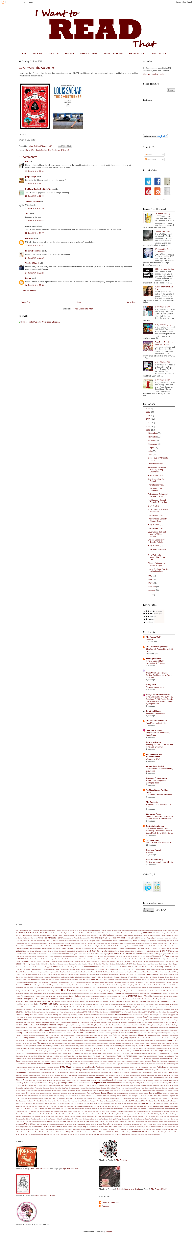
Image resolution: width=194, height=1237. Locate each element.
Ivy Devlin (77, 1009)
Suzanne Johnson (67, 1090)
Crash (176, 967)
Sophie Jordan (78, 1083)
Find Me (141, 987)
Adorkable (36, 935)
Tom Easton (35, 1119)
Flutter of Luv (47, 991)
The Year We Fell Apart (170, 1114)
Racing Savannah (72, 1064)
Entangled (122, 982)
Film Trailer (134, 987)
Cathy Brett (151, 685)
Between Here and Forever (32, 951)
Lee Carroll (70, 1030)
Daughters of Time (153, 972)
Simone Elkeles (22, 1080)
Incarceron (110, 1007)
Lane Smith (90, 1027)
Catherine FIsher (79, 961)
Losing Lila (174, 1033)
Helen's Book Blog (33, 251)
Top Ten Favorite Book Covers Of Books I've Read (42, 1121)
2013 (148, 419)
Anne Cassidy (76, 943)
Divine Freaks (67, 977)
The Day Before (62, 1101)
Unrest (125, 1124)
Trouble (141, 1121)
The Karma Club (99, 1106)
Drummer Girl (144, 977)
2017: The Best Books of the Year (159, 795)
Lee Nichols (79, 1030)
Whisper (69, 1132)
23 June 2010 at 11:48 (34, 196)
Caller (43, 959)
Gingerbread (145, 993)
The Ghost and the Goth (65, 1103)
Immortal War (44, 1007)
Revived (75, 1067)
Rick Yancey (130, 1067)
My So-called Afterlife (54, 1048)
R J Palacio (171, 1061)
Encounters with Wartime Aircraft (91, 982)
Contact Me (53, 53)
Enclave (77, 982)
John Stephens (73, 1017)
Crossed (91, 969)
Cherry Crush (159, 961)
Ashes (18, 946)
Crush (96, 969)
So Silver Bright (122, 1080)
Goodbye (149, 639)
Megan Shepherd (61, 1040)
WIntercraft (141, 1132)
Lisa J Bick (49, 1033)
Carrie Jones (153, 959)
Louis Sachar (41, 150)
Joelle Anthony (39, 1017)
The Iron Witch (58, 1106)
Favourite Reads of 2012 (105, 987)
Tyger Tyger (172, 1121)
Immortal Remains (34, 1007)
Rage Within (90, 1064)
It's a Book (33, 1009)
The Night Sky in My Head (48, 1111)
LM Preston (134, 1033)
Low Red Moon (103, 1035)
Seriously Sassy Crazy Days (143, 1075)
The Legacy (124, 1106)
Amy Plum (33, 940)
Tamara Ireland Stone (79, 1093)
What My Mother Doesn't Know (84, 1129)
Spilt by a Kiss (161, 1083)
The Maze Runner (117, 1108)
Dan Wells (19, 972)
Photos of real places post (97, 1058)
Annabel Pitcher (66, 943)
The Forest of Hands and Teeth (45, 1103)
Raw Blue (156, 1064)
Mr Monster (73, 1045)
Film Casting (127, 987)
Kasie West (19, 1022)
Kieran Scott (173, 1022)
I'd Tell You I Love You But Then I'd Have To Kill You (98, 1004)
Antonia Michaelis (98, 943)
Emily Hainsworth (43, 982)
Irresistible (19, 1009)
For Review (69, 990)
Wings (129, 1132)
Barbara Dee (137, 946)
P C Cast (96, 1056)
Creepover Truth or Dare (39, 969)
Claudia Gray (141, 964)
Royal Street (98, 1070)
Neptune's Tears (80, 1051)
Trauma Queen (99, 1121)
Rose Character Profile (58, 1070)
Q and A (155, 1061)
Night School (164, 1051)
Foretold (88, 991)
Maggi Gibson (133, 1035)
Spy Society (20, 1085)
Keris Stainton (142, 1022)
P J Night (102, 1056)
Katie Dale (93, 1022)
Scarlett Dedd (166, 1072)
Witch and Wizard (151, 1132)
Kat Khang (27, 1022)
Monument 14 (20, 1045)
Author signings (77, 946)
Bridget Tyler (40, 956)
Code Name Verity (152, 964)
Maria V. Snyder (64, 1038)
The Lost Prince (25, 1108)
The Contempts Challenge (24, 1101)
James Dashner (146, 1009)
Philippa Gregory (82, 1058)
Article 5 (175, 943)
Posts (149, 155)
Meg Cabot (38, 1040)
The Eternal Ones (151, 1101)
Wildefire (95, 1132)
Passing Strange (163, 1056)
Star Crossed (65, 1085)
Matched (146, 1038)
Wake (92, 1126)
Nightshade (42, 1053)
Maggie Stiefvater (145, 1035)
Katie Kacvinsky (102, 1022)
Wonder (171, 1132)
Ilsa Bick (165, 1004)
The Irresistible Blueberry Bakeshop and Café (78, 1106)
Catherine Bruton (57, 961)
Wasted (120, 1126)
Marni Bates (91, 1038)
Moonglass (29, 1045)
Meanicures (30, 1040)
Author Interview (64, 946)
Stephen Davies (140, 1085)
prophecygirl (30, 177)
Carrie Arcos (144, 959)
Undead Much (53, 1124)
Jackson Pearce (125, 1009)
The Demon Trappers (89, 1101)
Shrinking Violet (147, 1077)
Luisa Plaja (112, 1035)
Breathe (175, 954)
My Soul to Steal (107, 1048)
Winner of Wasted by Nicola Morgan (156, 564)
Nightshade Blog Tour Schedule (56, 1053)
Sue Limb (124, 1088)
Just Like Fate (75, 1020)
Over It (90, 1056)
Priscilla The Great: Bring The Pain (32, 1061)
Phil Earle (64, 1058)
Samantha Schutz (130, 1070)
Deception (95, 974)
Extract (26, 985)
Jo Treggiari (171, 1014)
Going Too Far (53, 996)
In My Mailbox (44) (155, 506)
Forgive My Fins (112, 991)
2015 (148, 412)
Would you (34, 1134)
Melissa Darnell (73, 1040)
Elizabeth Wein (113, 979)
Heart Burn (102, 999)
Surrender (158, 1088)
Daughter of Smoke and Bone (137, 972)
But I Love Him (137, 956)
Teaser (140, 1093)
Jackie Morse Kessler (112, 1009)
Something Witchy (47, 1083)
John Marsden (63, 1017)
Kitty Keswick (153, 1025)
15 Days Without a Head (85, 930)
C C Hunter (146, 956)
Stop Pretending (36, 1088)
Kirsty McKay (104, 1025)
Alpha (25, 938)
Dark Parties (92, 972)
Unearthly (87, 1124)
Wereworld (165, 1126)
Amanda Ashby (68, 938)
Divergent (59, 977)
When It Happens (129, 1129)
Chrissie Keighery (23, 964)
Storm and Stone (48, 1088)
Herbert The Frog (153, 999)
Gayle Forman (47, 993)
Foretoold (95, 991)
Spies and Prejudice (149, 1083)
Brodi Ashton (102, 956)
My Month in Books (143, 1045)
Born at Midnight (155, 954)
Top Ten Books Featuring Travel (138, 1119)
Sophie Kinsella (88, 1083)
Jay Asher (39, 1012)
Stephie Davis (164, 1085)
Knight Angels (162, 1025)
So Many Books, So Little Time (39, 189)
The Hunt (141, 1103)
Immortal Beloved (21, 1007)
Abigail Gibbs (157, 933)
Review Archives (88, 53)
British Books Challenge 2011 (68, 956)
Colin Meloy (163, 964)
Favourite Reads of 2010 (71, 987)
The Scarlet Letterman (143, 1111)
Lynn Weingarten (122, 1035)
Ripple (146, 1067)
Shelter (91, 1077)
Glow (46, 996)
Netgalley (89, 1051)
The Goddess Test (80, 1103)
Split (176, 1083)
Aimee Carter (51, 935)
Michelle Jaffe (31, 1043)
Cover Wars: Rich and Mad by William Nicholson (157, 534)
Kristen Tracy (32, 1027)
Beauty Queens (61, 948)
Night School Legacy (30, 1053)
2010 (148, 430)
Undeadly (61, 1124)
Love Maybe (64, 1035)
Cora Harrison (63, 967)
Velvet (34, 1126)
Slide (89, 1080)
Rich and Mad (83, 1067)
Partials (154, 1056)
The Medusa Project (130, 1108)
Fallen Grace (139, 985)
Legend (92, 1030)
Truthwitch (154, 1121)
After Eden (43, 935)
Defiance (115, 974)
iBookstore (119, 1004)
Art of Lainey (168, 943)
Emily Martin (54, 982)
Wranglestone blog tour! (155, 713)
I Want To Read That (110, 1202)
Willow (124, 1132)
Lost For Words (21, 1035)
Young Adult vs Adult (137, 1134)
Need (62, 1051)
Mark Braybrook (81, 1038)
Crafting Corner (163, 967)
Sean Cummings (51, 1075)
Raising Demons (100, 1064)
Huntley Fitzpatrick (110, 1001)
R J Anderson (162, 1061)
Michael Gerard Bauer (148, 1040)
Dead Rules (33, 974)
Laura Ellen (136, 1027)
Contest (55, 967)
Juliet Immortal (49, 1020)
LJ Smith (127, 1033)
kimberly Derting (54, 1025)
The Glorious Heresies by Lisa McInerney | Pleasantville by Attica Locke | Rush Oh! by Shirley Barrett (159, 831)
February (152, 587)
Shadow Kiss (162, 1075)
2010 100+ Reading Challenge (103, 930)
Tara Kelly (125, 1093)
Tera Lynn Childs (155, 1093)
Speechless (126, 1083)
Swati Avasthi (150, 1090)
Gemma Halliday (66, 993)
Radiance (82, 1064)
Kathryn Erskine (65, 1022)
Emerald (25, 982)
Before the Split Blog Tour (119, 948)
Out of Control (57, 1056)
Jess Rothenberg (64, 1014)
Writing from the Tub (155, 766)
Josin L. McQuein (136, 1017)
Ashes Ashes (26, 946)
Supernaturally (150, 1088)
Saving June (157, 1072)
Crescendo (51, 969)
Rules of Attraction (109, 1070)
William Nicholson (116, 1132)
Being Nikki (140, 948)
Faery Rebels (107, 985)
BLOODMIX (63, 954)
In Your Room (101, 1007)
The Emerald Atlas (139, 1101)
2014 (148, 416)
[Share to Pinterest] (70, 146)
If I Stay (151, 1004)
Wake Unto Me (99, 1126)
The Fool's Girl (30, 1103)
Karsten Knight (173, 1020)
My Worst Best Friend (132, 1048)
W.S (88, 1126)
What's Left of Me (117, 1129)
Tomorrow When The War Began (61, 1119)
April (150, 579)
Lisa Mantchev (67, 1033)
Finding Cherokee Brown (152, 987)
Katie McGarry (112, 1022)
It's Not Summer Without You (63, 1009)
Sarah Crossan (58, 1072)
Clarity (129, 964)
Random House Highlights (114, 1064)
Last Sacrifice (127, 1027)
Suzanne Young (153, 840)
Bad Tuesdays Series (124, 946)
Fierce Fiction (117, 987)
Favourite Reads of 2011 (88, 987)
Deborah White (79, 974)
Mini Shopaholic (97, 1043)
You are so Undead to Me (105, 1134)
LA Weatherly (73, 1027)
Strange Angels (74, 1088)
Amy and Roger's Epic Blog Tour (103, 938)
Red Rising (36, 1067)
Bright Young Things (51, 956)
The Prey (99, 1111)
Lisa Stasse (100, 1033)
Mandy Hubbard (29, 1038)
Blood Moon (20, 954)
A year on (149, 852)
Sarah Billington (46, 1072)
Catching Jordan (35, 961)
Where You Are (51, 1132)
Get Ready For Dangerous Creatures (117, 993)
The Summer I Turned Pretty (92, 1114)
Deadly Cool (51, 974)
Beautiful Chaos (159, 946)
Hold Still (51, 1001)
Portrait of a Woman (155, 826)
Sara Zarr (175, 1070)
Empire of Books (153, 711)
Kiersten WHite (22, 1025)
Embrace (19, 982)
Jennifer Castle (126, 1012)
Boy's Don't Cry (166, 954)
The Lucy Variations (67, 1108)
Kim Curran (32, 1025)
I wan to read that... (30, 1004)
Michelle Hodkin (21, 1043)
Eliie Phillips (55, 979)
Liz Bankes (120, 1033)
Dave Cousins (164, 972)
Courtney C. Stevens (75, 967)
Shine (121, 1077)
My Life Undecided (113, 1045)
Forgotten (127, 991)
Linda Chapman (140, 1030)
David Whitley (173, 972)
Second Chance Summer (80, 1075)
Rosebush (69, 1070)
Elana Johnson (46, 979)
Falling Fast (158, 985)
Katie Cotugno (84, 1022)
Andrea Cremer (100, 940)
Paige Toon (120, 1056)
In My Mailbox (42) (155, 546)
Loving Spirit (93, 1035)
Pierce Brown (111, 1058)
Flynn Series (56, 991)
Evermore (175, 982)
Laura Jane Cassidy (147, 1027)
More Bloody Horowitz (40, 1045)
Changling (127, 961)
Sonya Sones (67, 1083)
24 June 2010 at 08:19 (34, 258)
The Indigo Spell (166, 1103)
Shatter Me (36, 1077)
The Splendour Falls (75, 1114)
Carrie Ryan (163, 959)
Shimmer (115, 1077)
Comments (151, 159)
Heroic (18, 1001)
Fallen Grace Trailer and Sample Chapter (157, 495)
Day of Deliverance (22, 974)
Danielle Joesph (72, 972)
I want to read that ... (163, 231)
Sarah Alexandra (34, 1072)
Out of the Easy (77, 1056)
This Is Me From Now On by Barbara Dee (158, 570)
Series (132, 1075)
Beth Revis (161, 948)
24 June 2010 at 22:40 (34, 285)
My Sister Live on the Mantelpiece (162, 1045)
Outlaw (85, 1056)
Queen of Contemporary (156, 778)
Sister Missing (66, 1080)
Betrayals (175, 948)
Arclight (149, 943)
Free (153, 991)
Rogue (26, 1070)
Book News (86, 954)
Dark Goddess (82, 972)
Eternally (152, 982)
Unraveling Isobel (96, 1124)
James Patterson (157, 1009)
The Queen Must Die (129, 1111)
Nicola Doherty (117, 1051)
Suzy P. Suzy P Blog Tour (123, 1090)
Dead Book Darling (154, 860)
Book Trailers (145, 954)
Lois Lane (143, 1033)
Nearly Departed (46, 1051)
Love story (71, 1035)
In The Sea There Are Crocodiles (86, 1007)
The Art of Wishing (122, 1095)
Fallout (165, 985)
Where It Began (173, 1129)
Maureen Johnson (155, 1038)
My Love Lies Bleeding (127, 1045)
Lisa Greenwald (40, 1033)
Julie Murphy (40, 1020)
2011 (148, 426)
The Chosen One (152, 1098)
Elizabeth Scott (101, 979)
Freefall (166, 991)
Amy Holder (164, 938)
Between (19, 951)
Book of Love (95, 954)
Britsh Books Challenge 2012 (87, 956)
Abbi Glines (147, 933)
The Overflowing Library (156, 647)
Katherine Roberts (53, 1022)
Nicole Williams (139, 1051)
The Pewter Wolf (153, 637)
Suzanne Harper (55, 1090)
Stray (94, 1088)
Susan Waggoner (31, 1090)
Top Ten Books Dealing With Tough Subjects (113, 1119)
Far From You (31, 987)
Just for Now (66, 1020)
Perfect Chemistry (45, 1058)
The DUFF (129, 1101)
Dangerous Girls (43, 972)
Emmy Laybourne (64, 982)
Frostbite (26, 993)
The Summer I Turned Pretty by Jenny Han (157, 501)
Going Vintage (63, 996)
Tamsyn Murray (107, 1093)
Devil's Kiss (19, 977)
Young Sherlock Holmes (152, 1134)
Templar (145, 1093)
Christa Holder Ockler (38, 964)
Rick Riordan (121, 1067)
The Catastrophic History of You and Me (133, 1098)
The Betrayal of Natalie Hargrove (164, 1095)
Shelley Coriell (84, 1077)
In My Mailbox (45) (155, 475)
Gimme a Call (136, 993)
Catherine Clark (68, 961)
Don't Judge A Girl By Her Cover (97, 977)
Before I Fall (96, 948)
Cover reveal (114, 967)
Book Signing (104, 954)
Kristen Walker (41, 1027)
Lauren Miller (38, 1030)
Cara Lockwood (74, 959)
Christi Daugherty (51, 964)
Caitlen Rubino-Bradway (33, 959)
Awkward (91, 946)
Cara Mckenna (85, 959)
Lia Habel (116, 1030)
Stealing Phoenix (116, 1085)
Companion (20, 967)
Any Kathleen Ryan (111, 943)
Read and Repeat (153, 850)
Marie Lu (72, 1038)
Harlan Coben (64, 999)
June (150, 455)
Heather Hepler (132, 999)
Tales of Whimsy (32, 201)
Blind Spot (134, 951)
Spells (140, 1083)
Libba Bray (123, 1030)
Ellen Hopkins (133, 979)
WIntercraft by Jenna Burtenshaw (163, 250)
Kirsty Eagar (95, 1025)
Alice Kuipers (115, 935)
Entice (129, 982)
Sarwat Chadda (136, 1072)
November (152, 437)
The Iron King (27, 1106)
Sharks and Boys (26, 1077)
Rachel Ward (61, 1064)
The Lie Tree (132, 1106)
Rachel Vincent (50, 1064)
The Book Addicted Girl (156, 721)
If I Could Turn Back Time (135, 1004)
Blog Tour (165, 951)
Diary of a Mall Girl (30, 977)
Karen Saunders (151, 1020)
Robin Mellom (173, 1067)
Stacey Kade (38, 1085)
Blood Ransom (39, 954)
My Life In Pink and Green (86, 1045)
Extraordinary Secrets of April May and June (45, 985)
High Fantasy (42, 1001)
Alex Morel (78, 935)
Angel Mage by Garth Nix (155, 723)
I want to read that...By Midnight (69, 1004)
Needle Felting (69, 1051)
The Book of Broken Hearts (34, 1098)
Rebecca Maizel (26, 1067)
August (151, 448)
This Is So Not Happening (77, 1116)
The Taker (105, 1114)
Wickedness (88, 1132)
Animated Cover (155, 940)
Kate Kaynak (42, 1022)
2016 (148, 408)
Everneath (19, 985)
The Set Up (44, 1114)
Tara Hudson (117, 1093)
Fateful (43, 987)
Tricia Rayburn (109, 1121)
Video (70, 1126)
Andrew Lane (123, 940)
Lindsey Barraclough (171, 1030)
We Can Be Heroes (129, 1126)
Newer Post (26, 302)
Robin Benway (162, 1067)
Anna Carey (44, 943)
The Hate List (118, 1103)
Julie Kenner (31, 1020)
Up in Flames (131, 1124)
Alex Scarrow (86, 935)
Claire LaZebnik (121, 964)
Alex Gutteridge (69, 935)
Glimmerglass (40, 996)
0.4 (17, 930)
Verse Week (62, 1126)
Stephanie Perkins (128, 1085)
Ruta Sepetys (119, 1070)
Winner (134, 1132)
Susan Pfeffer (20, 1090)
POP (141, 1058)
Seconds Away (94, 1075)
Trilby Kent (118, 1121)
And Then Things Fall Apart (85, 940)
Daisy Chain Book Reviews (158, 695)
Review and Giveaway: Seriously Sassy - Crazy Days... (157, 469)
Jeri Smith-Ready (51, 1014)
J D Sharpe (90, 1009)
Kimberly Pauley (66, 1025)
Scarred (175, 1072)
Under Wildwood (78, 1124)
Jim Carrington (154, 1014)
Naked (170, 1048)
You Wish (127, 1134)
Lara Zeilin (97, 1027)
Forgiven (121, 991)
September (153, 444)
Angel (140, 940)
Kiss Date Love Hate (128, 1025)
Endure (116, 982)
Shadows (170, 1075)
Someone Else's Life (155, 1080)
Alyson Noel (43, 938)
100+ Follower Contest (59, 930)
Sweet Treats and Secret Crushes (167, 1090)
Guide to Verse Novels (146, 996)
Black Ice (83, 951)
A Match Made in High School (96, 933)
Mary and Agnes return (155, 687)
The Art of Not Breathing (108, 1095)
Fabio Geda (76, 985)
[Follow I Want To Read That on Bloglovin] (155, 138)
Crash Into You (21, 969)
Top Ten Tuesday (66, 1121)
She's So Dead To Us (71, 1077)
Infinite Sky (127, 1007)
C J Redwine (174, 956)
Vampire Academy (25, 1126)
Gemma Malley (77, 993)
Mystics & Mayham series (158, 1048)
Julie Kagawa (21, 1020)
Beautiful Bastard (148, 946)
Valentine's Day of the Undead (146, 1124)
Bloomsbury (71, 954)
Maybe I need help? (171, 1038)
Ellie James (150, 979)
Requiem (43, 1067)
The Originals (61, 1111)
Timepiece (19, 1119)
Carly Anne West (109, 959)
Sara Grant (167, 1070)
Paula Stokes (26, 1058)
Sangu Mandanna (158, 1070)
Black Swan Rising (94, 951)
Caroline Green (134, 959)
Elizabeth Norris (89, 979)
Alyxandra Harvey (55, 938)
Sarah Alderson (22, 1072)
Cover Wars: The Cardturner (155, 489)
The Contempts (173, 1098)
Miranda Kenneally (109, 1043)
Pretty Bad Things (158, 1058)
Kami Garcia (118, 1020)
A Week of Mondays (136, 933)
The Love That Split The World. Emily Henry (45, 1108)
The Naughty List (33, 1111)
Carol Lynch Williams (122, 959)
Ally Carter (143, 935)
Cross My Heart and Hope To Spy (76, 969)
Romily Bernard (33, 1070)
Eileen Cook (35, 979)
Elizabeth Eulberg (66, 979)
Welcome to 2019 (153, 759)
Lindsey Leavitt (22, 1033)
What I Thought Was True (43, 1129)
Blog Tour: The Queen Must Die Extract (164, 343)
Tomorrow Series (44, 1119)
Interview (163, 1007)
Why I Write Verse (78, 1132)
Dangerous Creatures (30, 972)
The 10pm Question (31, 1095)
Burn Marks (118, 956)
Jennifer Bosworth (103, 1012)
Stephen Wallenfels (152, 1085)
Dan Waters (174, 969)
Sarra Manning (125, 1072)
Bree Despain (20, 956)
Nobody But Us (83, 1053)
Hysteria (127, 1001)
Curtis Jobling (118, 969)
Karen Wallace (163, 1020)
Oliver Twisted (134, 1053)
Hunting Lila (98, 1001)
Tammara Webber (94, 1093)
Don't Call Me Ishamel (79, 977)
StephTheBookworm (69, 1169)
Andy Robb (132, 940)
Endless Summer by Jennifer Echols (156, 541)
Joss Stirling (147, 1017)
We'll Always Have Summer (146, 1126)
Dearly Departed (67, 974)
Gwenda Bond (160, 996)
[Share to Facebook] (67, 146)
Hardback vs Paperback (49, 999)
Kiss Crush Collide (115, 1025)
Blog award (155, 951)
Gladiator (32, 996)
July (150, 451)
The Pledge (91, 1111)
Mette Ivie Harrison (127, 1040)
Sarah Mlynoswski (102, 1072)
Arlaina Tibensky (158, 943)
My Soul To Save (95, 1048)
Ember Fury (174, 979)
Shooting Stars (128, 1077)
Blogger (109, 1231)
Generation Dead (87, 993)
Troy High (148, 1121)
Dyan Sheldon (153, 977)
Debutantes (88, 974)
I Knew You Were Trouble (147, 1001)
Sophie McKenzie (101, 1083)
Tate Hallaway (133, 1093)
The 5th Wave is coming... (56, 1095)
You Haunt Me (119, 1134)
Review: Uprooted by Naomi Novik (159, 862)
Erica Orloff (145, 982)
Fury (31, 993)
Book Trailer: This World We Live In (158, 510)
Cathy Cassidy (100, 961)
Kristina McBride (63, 1027)
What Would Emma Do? (103, 1129)
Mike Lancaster (42, 1043)
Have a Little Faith (92, 999)
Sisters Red (76, 1080)
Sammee (105, 1206)
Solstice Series (133, 1080)
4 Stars (29, 932)
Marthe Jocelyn (101, 1038)
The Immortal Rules (152, 1103)
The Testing (113, 1114)
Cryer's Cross (108, 969)
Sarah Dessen (69, 1072)
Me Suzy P (22, 1040)
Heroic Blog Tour (26, 1001)
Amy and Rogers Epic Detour (150, 938)
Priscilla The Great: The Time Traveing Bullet (79, 1061)
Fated (39, 987)
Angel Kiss (145, 940)
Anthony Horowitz (86, 943)
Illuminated (158, 1004)
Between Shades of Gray (50, 951)
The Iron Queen (48, 1106)
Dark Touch (106, 972)
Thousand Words (107, 1116)
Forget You (102, 991)
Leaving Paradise (60, 1030)
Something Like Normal (170, 1080)
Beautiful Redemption (48, 948)
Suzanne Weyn (91, 1090)
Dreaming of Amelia (127, 977)
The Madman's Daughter (82, 1108)
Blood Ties (47, 954)
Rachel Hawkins (37, 1064)
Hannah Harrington (23, 999)
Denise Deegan (152, 974)
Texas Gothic (20, 1095)
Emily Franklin (32, 982)
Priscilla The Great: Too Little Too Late (107, 1061)
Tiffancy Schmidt (154, 1116)
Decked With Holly (106, 974)
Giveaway (25, 996)
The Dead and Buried (75, 1101)
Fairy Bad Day (117, 985)
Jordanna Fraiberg (125, 1017)
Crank (172, 967)
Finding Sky (165, 987)
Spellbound (134, 1083)
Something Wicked (35, 1083)
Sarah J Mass (91, 1072)
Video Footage (77, 1126)
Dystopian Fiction (164, 977)
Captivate (58, 959)
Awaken (85, 946)
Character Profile (136, 961)
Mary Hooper (111, 1038)
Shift (110, 1077)
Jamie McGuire (169, 1009)
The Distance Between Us (105, 1101)
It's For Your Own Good (46, 1009)
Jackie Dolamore (99, 1009)
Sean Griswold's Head (64, 1075)
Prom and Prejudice (132, 1061)
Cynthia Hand (129, 969)
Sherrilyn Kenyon (101, 1077)
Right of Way (139, 1067)
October (152, 440)
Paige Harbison (111, 1056)
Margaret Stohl (52, 1038)
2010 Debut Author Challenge (124, 930)
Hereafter (175, 999)
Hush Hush (121, 1001)
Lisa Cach (31, 1033)
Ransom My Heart (130, 1064)
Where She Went (21, 1132)
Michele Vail (160, 1040)
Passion (172, 1056)
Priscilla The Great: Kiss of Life (54, 1061)
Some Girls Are (143, 1080)
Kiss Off (146, 1025)
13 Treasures (71, 930)
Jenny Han (28, 1014)
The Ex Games (163, 1101)
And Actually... (41, 940)
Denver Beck (173, 974)
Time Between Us (172, 1116)
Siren (60, 1080)
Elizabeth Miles (77, 979)
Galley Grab (37, 993)
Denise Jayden (164, 974)
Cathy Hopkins (110, 961)
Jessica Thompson (108, 1014)
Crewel (57, 969)
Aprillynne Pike (130, 943)
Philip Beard (72, 1058)
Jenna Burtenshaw (89, 1012)
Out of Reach (66, 1056)
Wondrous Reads (153, 814)
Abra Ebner (174, 933)
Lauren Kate (27, 1030)
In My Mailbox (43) (155, 525)
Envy (132, 982)
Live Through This (110, 1033)
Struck (98, 1088)
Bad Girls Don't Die (110, 946)
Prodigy (122, 1061)
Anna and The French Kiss (31, 943)
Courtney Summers (90, 967)
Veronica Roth (41, 1126)
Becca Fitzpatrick (84, 948)
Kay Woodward (122, 1022)
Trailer (86, 1121)
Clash (134, 964)
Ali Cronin (107, 935)
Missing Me (149, 1043)
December (152, 433)
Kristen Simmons (21, 1027)
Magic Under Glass (158, 1035)
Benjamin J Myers (151, 948)
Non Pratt (92, 1053)
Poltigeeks (136, 1058)
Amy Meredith (24, 940)
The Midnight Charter (145, 1108)
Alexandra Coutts (96, 935)
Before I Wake (105, 948)
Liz (26, 162)
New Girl (96, 1051)
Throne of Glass (131, 1116)
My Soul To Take (119, 1048)
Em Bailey (166, 979)
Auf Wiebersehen (51, 946)
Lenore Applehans (101, 1030)
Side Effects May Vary (160, 1077)
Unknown (29, 238)
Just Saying (92, 1020)
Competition (28, 967)
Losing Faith (166, 1033)
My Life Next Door (101, 1045)
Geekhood (56, 993)
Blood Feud (174, 951)
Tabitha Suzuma (41, 1093)
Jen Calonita (47, 1012)
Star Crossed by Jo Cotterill (156, 480)
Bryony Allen (111, 956)
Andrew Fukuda (112, 940)
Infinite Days (118, 1007)
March (151, 583)
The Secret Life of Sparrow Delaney (163, 1111)
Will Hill (108, 1132)
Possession (147, 1058)
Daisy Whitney (165, 969)
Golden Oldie (73, 996)
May (150, 576)
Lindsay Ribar (159, 1030)
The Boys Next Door (77, 1098)
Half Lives (168, 996)
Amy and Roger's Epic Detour (128, 938)
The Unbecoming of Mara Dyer (127, 1114)
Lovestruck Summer (82, 1035)
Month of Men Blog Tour (170, 1043)
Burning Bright (127, 956)
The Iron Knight (37, 1106)
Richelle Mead (94, 1067)
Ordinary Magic (32, 1056)
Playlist (126, 1058)
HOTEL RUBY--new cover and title (159, 843)
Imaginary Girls (173, 1004)
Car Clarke (65, 959)
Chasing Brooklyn (149, 961)
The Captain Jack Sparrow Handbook (96, 1098)
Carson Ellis (171, 959)
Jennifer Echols (149, 1012)
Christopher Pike (99, 964)
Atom (38, 946)
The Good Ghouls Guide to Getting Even (100, 1103)
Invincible (169, 1007)
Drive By (136, 977)
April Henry (121, 943)
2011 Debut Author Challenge (144, 930)
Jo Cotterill (163, 1014)
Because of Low (72, 948)
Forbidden (81, 991)
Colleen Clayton (172, 964)
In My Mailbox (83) (162, 362)
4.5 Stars (37, 932)
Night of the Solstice (152, 1051)
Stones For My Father (23, 1088)
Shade (155, 1075)
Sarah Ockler (114, 1072)
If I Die (146, 1004)
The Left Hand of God (112, 1106)
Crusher (101, 969)
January (152, 590)
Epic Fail (138, 982)
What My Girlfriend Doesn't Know (63, 1129)
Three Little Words (120, 1116)
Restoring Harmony (53, 1067)
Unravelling (107, 1124)
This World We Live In (94, 1116)
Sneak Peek (111, 1080)
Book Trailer (114, 954)
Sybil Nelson (30, 1093)
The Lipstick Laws (157, 1106)
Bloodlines (55, 954)
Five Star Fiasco (27, 991)
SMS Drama (102, 1080)
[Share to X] (64, 146)
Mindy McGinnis (86, 1043)
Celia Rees (119, 961)
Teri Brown (165, 1093)
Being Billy (132, 948)
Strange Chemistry (86, 1088)
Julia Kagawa (173, 1017)
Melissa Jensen (83, 1040)
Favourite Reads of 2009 (54, 987)
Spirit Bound (170, 1083)
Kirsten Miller (87, 1025)
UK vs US (65, 150)
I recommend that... (164, 1001)
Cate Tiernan (46, 961)
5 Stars (46, 932)
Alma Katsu (169, 935)
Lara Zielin (105, 1027)
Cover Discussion (103, 967)
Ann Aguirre (165, 940)
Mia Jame (137, 1040)
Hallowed (175, 996)
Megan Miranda (49, 1040)
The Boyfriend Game (63, 1098)
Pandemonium (131, 1056)
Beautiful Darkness (22, 948)
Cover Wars (30, 150)
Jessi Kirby (73, 1014)
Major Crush (169, 1035)
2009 (148, 595)
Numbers (109, 1053)
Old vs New (125, 1053)
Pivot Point (119, 1058)
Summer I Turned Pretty (136, 1088)
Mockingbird (157, 1043)
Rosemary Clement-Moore (83, 1070)
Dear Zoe (59, 974)
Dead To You (42, 974)
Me (17, 1040)
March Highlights (41, 1038)
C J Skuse (20, 959)
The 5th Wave (43, 1095)
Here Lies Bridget (165, 999)
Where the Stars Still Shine (37, 1132)
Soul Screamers (115, 1083)
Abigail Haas (166, 933)
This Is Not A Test (63, 1116)
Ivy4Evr (83, 1009)
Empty (72, 982)
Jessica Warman (121, 1014)
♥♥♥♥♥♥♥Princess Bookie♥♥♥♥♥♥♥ (154, 755)
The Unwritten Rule (144, 1114)
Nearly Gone (56, 1051)
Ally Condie (152, 935)
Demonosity (141, 974)
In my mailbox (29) (162, 380)
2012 (148, 423)
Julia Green (156, 1017)
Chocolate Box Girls (171, 961)
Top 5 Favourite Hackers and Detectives (85, 1119)
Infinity (134, 1007)
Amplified (87, 938)
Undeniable (69, 1124)
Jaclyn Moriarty (136, 1009)
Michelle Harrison (171, 1040)
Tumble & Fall (163, 1121)
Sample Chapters (144, 1070)
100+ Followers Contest (164, 269)
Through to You (143, 1116)
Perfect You (55, 1058)
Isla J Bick (26, 1009)
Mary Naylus (129, 1038)
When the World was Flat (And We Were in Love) (151, 1129)
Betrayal (168, 948)
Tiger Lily (163, 1116)
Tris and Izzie (126, 1121)
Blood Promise (29, 954)
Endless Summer (107, 982)
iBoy (124, 1004)
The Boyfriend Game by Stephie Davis (157, 520)
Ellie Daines (142, 979)
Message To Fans (114, 1040)
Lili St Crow (131, 1030)
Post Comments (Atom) (84, 309)
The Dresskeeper (120, 1101)
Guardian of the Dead (118, 996)
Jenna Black (78, 1012)
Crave (28, 969)
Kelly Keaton (132, 1022)
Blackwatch (106, 951)
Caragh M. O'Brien (97, 959)
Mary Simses (138, 1038)
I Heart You (134, 1001)
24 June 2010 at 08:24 (34, 273)
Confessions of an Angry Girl (42, 967)
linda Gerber (150, 1030)
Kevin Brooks (163, 1022)
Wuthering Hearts (43, 1134)
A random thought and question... (118, 933)
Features (69, 53)
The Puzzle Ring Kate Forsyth (112, 1111)
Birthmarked (76, 951)
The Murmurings (169, 1108)
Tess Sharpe (174, 1093)
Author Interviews (113, 53)
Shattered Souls (58, 1077)
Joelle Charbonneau (51, 1017)
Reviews (66, 1066)
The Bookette (152, 802)
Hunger (91, 1001)
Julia (27, 214)
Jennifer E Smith (137, 1012)
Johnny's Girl (105, 1017)
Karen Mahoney (138, 1020)
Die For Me (39, 977)
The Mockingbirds (158, 1108)
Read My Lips (164, 1064)
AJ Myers (59, 935)
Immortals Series (54, 1007)
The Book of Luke (49, 1098)
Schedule (19, 1075)
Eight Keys (26, 979)
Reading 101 (173, 1064)
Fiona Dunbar (173, 987)
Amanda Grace (79, 938)
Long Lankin (158, 1033)
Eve (156, 982)
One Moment (148, 1053)
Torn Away (80, 1121)
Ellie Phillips (158, 979)
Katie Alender (74, 1022)
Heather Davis (121, 999)
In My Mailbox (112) (163, 324)
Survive (164, 1088)
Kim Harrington (42, 1025)
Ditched (53, 977)
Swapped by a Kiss (139, 1090)
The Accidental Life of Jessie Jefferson (78, 1095)
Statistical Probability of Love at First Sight (84, 1085)
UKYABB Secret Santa (40, 1124)
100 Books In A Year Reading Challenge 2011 (36, 930)
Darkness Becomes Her (118, 972)
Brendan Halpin (30, 956)
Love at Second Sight (52, 1035)
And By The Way (52, 940)
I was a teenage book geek (44, 1195)
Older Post (131, 302)
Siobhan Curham (52, 1080)
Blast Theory (115, 951)
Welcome (158, 1126)
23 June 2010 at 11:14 (34, 171)
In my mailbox (68, 1006)
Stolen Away (174, 1085)
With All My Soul (163, 1132)
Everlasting (161, 982)
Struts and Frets (106, 1088)
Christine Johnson (87, 964)
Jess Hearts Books (154, 730)
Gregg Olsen (106, 996)
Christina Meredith (75, 964)
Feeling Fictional (153, 659)
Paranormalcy (147, 1056)
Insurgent (156, 1007)
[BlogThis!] (62, 146)
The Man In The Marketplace (101, 1108)
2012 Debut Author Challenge (164, 930)
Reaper (18, 1067)
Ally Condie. (161, 935)
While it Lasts (60, 1132)
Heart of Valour (111, 999)
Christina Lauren (62, 964)
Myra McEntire (145, 1048)
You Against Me (80, 1134)
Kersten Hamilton (153, 1022)
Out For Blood (47, 1056)
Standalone (56, 1085)
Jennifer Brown (115, 1012)
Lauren (28, 278)
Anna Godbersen (54, 943)
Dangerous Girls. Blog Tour (57, 972)
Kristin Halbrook (52, 1027)
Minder (70, 1043)
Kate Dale (34, 1022)
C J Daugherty (155, 956)
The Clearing (163, 1098)
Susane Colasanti (44, 1090)
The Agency (96, 1095)
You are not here (91, 1134)
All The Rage (124, 935)
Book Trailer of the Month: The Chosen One (157, 557)
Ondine (141, 1053)
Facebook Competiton (95, 985)
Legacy (86, 1030)
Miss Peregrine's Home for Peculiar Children (130, 1043)
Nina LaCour (73, 1053)
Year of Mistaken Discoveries (65, 1134)
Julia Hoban (165, 1017)
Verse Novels (52, 1126)
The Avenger (133, 1095)
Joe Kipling (30, 1017)
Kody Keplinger (173, 1025)
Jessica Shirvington (95, 1014)
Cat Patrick (25, 961)
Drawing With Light (114, 977)
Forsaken (134, 991)
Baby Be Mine (99, 946)
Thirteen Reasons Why (23, 1116)
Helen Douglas (142, 999)
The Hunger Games (130, 1103)
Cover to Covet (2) (162, 214)
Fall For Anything (128, 985)
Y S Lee (52, 1134)
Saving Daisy (147, 1072)
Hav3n (83, 999)
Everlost (168, 982)
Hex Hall (35, 1001)
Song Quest (58, 1083)
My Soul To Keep (83, 1048)
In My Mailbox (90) (162, 307)
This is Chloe (36, 1116)
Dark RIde (99, 972)
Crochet (62, 969)
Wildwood (102, 1132)
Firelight (18, 991)
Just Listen (84, 1020)
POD (130, 1058)
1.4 (20, 930)
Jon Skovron (114, 1017)
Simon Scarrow (173, 1077)
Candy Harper (50, 959)
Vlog (84, 1126)
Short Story (137, 1077)
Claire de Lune (111, 964)
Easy (171, 977)
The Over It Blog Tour (73, 1111)
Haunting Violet (76, 999)
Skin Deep (83, 1080)
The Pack (84, 1111)
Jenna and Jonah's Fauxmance (62, 1012)
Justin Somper (101, 1020)
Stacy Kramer (47, 1085)
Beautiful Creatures (171, 946)
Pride (166, 1058)
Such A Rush (116, 1088)
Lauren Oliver (49, 1030)
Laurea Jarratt (168, 1027)
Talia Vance (68, 1093)
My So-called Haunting (69, 1048)
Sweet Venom (20, 1093)
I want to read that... (156, 464)
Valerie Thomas (162, 1124)
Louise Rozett (40, 1035)
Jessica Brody (83, 1014)
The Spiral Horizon (62, 1114)
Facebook (84, 985)
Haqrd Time (35, 999)
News (101, 1051)
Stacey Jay (29, 1085)
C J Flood (165, 956)
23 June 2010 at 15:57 (34, 221)
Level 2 (110, 1030)
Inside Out (149, 1007)
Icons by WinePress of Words (160, 199)
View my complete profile (153, 74)
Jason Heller (32, 1012)
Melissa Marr (93, 1040)
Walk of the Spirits (111, 1126)
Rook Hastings (44, 1070)
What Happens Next (28, 1129)
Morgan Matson (54, 1045)
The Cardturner (54, 150)
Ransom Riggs (141, 1064)
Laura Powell (158, 1027)
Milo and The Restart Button (58, 1043)
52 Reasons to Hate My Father (61, 933)
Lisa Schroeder (89, 1033)
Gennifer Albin (98, 993)
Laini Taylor (82, 1027)
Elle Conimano (123, 979)
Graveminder (97, 996)
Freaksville (148, 991)
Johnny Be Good (84, 1017)
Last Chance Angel (115, 1027)
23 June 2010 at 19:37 (34, 246)
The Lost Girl (167, 1106)
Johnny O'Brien (95, 1017)
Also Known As (32, 938)
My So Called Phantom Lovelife (35, 1048)
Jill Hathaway (145, 1014)
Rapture (149, 1064)
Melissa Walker (103, 1040)
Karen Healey (128, 1020)
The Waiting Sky (156, 1114)
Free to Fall (160, 991)
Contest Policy (158, 53)
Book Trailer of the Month (130, 954)
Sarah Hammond (80, 1072)
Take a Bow (60, 1093)
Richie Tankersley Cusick (108, 1067)
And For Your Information (67, 940)
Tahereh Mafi (51, 1093)
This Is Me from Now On (49, 1116)
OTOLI (40, 1056)
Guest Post (131, 996)
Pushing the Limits (145, 1061)
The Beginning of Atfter (145, 1095)
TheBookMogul (32, 263)
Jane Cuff (24, 1012)
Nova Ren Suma (100, 1053)
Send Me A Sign (124, 1075)
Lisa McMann (78, 1033)
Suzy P (112, 1090)
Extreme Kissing (66, 985)
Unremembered (117, 1124)
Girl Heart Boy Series (158, 993)
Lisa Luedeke (57, 1033)
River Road (152, 1067)
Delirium (122, 974)
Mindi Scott (77, 1043)
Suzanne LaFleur (80, 1090)
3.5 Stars (20, 933)
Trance (91, 1121)
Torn (74, 1121)
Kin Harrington (77, 1025)
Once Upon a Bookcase (156, 673)
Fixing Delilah (37, 991)
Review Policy (136, 53)
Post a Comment (29, 291)
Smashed (94, 1080)
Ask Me (33, 946)
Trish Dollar (135, 1121)
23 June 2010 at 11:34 (34, 184)
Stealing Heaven (104, 1085)
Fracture (141, 991)
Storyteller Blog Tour (61, 1088)
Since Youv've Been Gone (37, 1080)
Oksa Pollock (117, 1053)
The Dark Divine (39, 1101)
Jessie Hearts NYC (134, 1014)
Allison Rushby (134, 935)
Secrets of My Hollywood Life (108, 1075)
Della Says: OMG (131, 974)
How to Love (84, 1001)
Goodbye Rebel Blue (86, 996)
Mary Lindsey (119, 1038)
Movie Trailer (65, 1045)
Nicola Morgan (127, 1051)
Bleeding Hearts (125, 951)
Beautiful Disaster (35, 948)
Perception (35, 1058)
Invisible (175, 1007)
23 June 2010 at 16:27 (34, 233)
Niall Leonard (108, 1051)
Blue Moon (79, 954)
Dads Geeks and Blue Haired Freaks (148, 969)
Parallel (140, 1056)
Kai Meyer (110, 1020)
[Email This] (59, 146)
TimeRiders (26, 1119)
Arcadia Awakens (141, 943)
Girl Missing (171, 993)
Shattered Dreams (46, 1077)
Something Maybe (22, 1083)
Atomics (42, 946)
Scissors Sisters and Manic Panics (34, 1075)
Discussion (47, 977)
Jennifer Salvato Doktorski (164, 1012)
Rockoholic (19, 1070)
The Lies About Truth (144, 1106)
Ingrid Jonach (140, 1007)
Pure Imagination (153, 742)
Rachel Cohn (25, 1064)
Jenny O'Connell (38, 1014)
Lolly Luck (150, 1033)
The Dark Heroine (50, 1101)
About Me (37, 53)
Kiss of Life (139, 1025)
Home (24, 53)
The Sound (52, 1114)
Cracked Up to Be (151, 967)
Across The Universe (24, 935)
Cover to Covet (125, 967)
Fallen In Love (149, 985)
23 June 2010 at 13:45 (34, 208)
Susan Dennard (172, 1088)
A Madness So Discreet (79, 933)
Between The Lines (65, 951)
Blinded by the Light (145, 951)
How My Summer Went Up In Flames (67, 1001)
